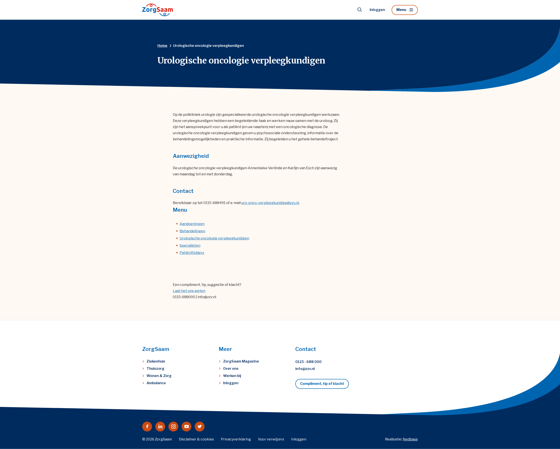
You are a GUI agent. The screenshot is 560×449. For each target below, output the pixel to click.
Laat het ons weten (189, 291)
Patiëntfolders (192, 253)
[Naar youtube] (186, 426)
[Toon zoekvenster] (359, 10)
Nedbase (410, 439)
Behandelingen (192, 231)
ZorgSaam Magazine (241, 361)
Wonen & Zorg (159, 376)
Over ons (230, 368)
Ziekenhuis (156, 361)
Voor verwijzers (271, 439)
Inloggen (377, 10)
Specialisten (190, 245)
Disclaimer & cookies (196, 439)
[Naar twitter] (200, 426)
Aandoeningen (192, 224)
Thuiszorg (155, 368)
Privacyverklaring (236, 439)
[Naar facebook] (147, 426)
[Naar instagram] (173, 426)
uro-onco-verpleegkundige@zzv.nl (270, 203)
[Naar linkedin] (160, 426)
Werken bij (232, 376)
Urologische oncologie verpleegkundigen (214, 238)
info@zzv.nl (305, 369)
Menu (401, 10)
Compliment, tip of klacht (322, 384)
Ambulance (156, 383)
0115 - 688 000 (308, 362)
